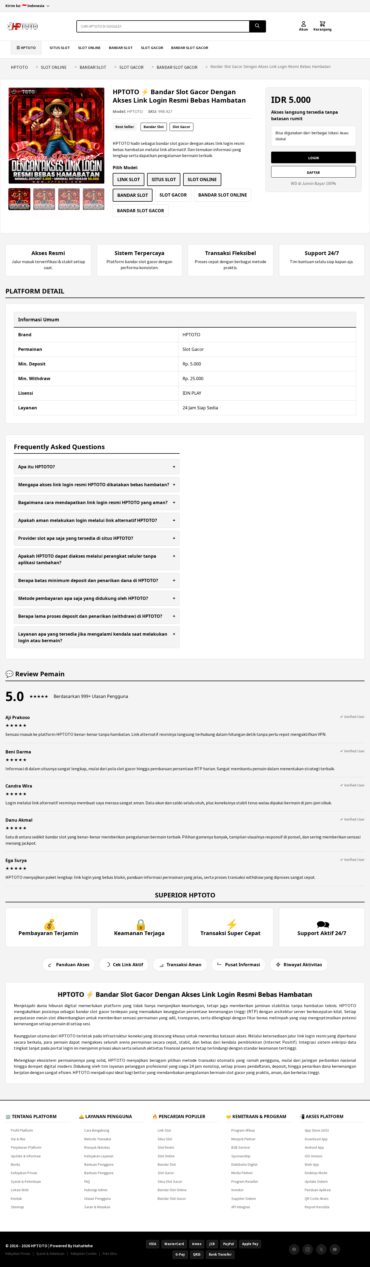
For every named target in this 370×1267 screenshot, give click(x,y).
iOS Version (313, 1156)
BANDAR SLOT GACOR (189, 47)
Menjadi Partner (243, 1139)
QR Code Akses (316, 1198)
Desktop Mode (316, 1173)
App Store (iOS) (317, 1130)
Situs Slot (165, 1139)
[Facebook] (294, 1249)
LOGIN (313, 158)
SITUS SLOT (60, 47)
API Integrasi (240, 1207)
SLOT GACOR (152, 47)
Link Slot (164, 1130)
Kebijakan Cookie (83, 1253)
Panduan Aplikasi (318, 1190)
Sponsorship (241, 1156)
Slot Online (166, 1156)
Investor (237, 1190)
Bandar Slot (167, 1164)
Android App (314, 1147)
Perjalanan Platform (26, 1147)
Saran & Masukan (97, 1207)
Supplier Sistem (243, 1198)
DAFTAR (313, 172)
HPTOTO (19, 67)
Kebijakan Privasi (24, 1173)
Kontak (16, 1198)
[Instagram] (308, 1249)
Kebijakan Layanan (98, 1156)
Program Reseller (244, 1181)
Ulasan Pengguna (97, 1198)
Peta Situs (110, 1253)
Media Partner (242, 1173)
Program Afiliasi (243, 1130)
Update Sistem (316, 1181)
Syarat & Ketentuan (26, 1181)
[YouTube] (335, 1249)
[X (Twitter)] (321, 1249)
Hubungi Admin (96, 1190)
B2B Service (240, 1147)
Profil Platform (22, 1130)
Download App (316, 1139)
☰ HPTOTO (26, 47)
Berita (15, 1164)
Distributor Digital (244, 1164)
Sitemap (17, 1207)
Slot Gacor (166, 1173)
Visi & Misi (18, 1139)
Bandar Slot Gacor (172, 1198)
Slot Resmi (166, 1147)
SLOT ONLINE (89, 47)
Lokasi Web (20, 1190)
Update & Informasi (26, 1156)
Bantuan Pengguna (98, 1164)
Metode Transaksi (97, 1139)
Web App (312, 1164)
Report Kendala (317, 1207)
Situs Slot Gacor (170, 1181)
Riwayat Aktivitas (97, 1147)
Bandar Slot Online (172, 1190)
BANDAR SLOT (121, 47)
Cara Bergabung (96, 1130)
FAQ (87, 1181)
